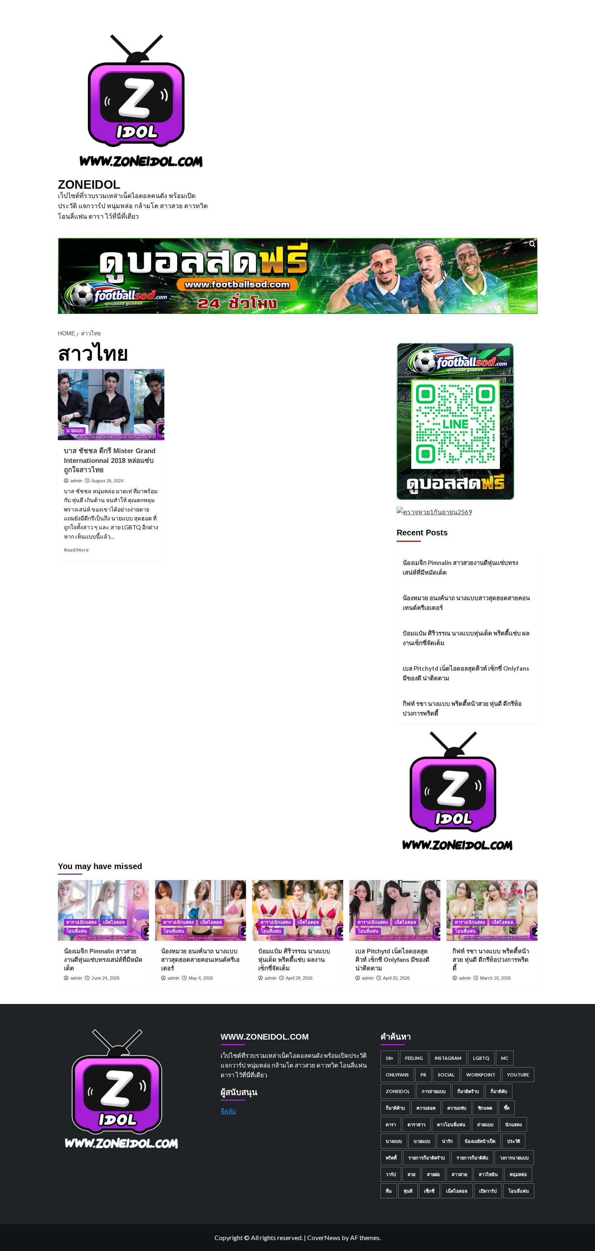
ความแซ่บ (456, 1107)
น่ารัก (447, 1141)
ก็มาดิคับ (499, 1091)
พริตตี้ (391, 1157)
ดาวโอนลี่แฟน (451, 1124)
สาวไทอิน (488, 1174)
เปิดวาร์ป (488, 1190)
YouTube (518, 1074)
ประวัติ (513, 1141)
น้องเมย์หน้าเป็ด (480, 1141)
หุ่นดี (408, 1190)
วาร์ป (391, 1174)
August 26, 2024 (107, 480)
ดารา (391, 1124)
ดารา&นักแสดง (81, 922)
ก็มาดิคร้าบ (468, 1091)
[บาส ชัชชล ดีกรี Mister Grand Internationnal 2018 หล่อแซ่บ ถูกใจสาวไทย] (111, 404)
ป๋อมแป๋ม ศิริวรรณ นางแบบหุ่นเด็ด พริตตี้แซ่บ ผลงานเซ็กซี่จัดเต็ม (466, 637)
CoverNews (323, 1237)
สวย (411, 1174)
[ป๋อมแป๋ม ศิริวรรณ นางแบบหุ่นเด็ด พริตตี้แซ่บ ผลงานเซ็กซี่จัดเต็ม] (297, 910)
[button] (532, 244)
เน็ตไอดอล (114, 922)
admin (76, 480)
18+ (389, 1058)
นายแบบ (74, 430)
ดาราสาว (416, 1124)
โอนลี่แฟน (76, 931)
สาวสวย (459, 1174)
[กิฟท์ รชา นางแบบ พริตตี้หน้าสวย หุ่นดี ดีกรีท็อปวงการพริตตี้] (492, 910)
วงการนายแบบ (514, 1157)
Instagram (448, 1058)
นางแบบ (394, 1141)
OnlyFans (397, 1074)
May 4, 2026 (201, 978)
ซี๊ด (507, 1107)
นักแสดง (513, 1124)
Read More (76, 550)
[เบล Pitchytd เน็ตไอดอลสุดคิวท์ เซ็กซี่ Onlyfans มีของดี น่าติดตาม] (394, 910)
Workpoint (480, 1074)
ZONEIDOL (89, 184)
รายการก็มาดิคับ (472, 1157)
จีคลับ (228, 1111)
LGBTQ (481, 1058)
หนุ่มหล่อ (518, 1174)
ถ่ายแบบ (485, 1124)
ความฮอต (426, 1107)
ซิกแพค (485, 1107)
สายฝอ (433, 1174)
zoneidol (398, 1091)
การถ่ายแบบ (434, 1091)
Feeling (414, 1058)
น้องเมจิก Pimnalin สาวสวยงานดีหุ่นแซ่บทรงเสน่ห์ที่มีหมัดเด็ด (460, 567)
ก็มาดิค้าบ (395, 1107)
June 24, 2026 (105, 978)
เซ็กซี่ (429, 1190)
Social (446, 1074)
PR (423, 1074)
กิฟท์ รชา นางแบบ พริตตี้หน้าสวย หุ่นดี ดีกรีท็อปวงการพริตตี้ (462, 708)
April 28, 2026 (299, 978)
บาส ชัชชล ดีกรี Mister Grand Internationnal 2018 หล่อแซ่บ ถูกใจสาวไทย (109, 460)
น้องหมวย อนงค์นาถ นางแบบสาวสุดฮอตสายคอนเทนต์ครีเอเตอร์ (466, 602)
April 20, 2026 (396, 978)
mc (504, 1058)
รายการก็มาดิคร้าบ (426, 1157)
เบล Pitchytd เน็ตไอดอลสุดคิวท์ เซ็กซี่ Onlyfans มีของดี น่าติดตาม (466, 673)
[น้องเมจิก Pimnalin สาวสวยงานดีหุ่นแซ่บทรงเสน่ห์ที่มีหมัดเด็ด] (103, 910)
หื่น (389, 1190)
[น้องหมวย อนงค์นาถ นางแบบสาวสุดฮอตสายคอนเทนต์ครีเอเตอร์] (200, 910)
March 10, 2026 (495, 978)
